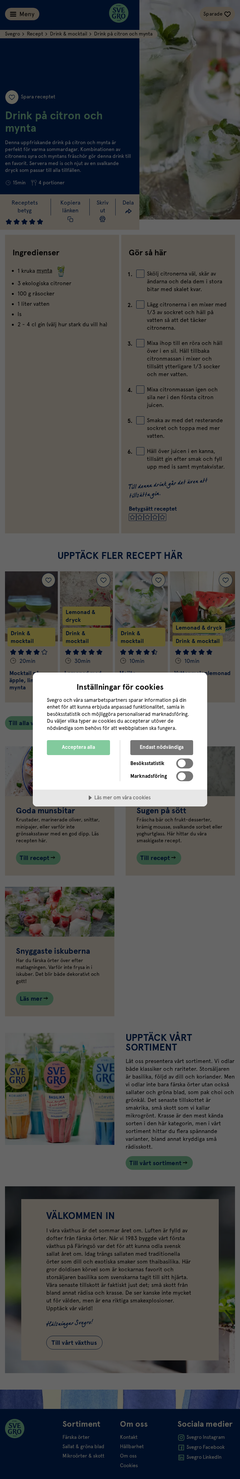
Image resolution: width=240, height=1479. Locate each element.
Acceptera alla (78, 747)
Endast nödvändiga (161, 747)
